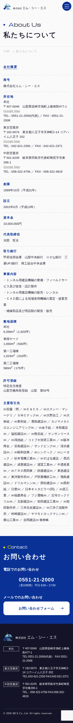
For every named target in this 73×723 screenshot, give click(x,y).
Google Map (11, 111)
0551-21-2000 (20, 115)
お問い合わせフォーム (36, 608)
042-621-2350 (20, 146)
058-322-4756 (20, 171)
